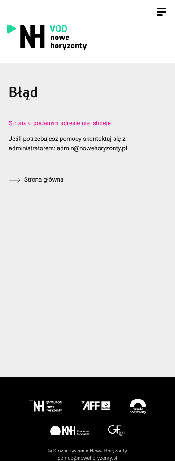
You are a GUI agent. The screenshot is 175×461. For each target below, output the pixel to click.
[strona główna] (86, 37)
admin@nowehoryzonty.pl (92, 148)
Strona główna (44, 179)
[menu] (161, 13)
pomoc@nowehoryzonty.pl (88, 458)
